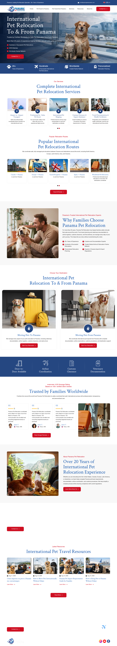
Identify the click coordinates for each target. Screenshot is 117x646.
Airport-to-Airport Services (60, 624)
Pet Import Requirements (60, 617)
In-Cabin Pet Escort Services (80, 624)
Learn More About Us (71, 489)
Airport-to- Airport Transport (16, 116)
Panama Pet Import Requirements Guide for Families (71, 579)
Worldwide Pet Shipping (78, 621)
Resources (80, 9)
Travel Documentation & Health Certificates (100, 116)
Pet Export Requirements (79, 617)
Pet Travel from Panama (59, 9)
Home (31, 9)
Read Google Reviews (40, 435)
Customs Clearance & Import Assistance (79, 116)
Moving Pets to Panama (29, 335)
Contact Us (102, 9)
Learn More (10, 584)
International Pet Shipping (58, 116)
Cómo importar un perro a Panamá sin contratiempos (19, 579)
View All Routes (57, 192)
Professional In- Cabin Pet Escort (37, 116)
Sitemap (88, 641)
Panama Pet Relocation (49, 641)
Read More (58, 595)
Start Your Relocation (28, 345)
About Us (89, 9)
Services (71, 9)
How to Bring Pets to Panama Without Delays (96, 579)
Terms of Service (80, 641)
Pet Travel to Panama (43, 9)
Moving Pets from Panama (88, 335)
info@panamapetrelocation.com (87, 2)
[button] (57, 128)
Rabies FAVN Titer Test (60, 621)
